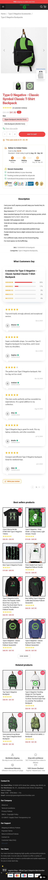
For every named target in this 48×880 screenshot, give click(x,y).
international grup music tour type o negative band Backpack (12, 736)
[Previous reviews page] (32, 487)
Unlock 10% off (4, 870)
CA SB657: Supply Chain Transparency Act (16, 817)
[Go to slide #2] (29, 86)
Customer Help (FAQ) (9, 840)
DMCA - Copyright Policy (10, 814)
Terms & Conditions (8, 808)
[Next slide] (43, 50)
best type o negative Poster (12, 565)
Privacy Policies (7, 811)
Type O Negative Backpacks (12, 17)
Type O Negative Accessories (19, 14)
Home (3, 14)
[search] (41, 6)
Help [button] (44, 877)
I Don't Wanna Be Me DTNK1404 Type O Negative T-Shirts (12, 531)
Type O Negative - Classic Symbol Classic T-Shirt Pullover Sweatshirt (11, 643)
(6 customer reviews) (20, 108)
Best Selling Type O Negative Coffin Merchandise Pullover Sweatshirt (35, 600)
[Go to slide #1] (18, 86)
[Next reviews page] (43, 487)
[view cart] (45, 6)
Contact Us (5, 837)
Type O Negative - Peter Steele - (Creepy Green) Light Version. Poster (35, 531)
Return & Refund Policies (10, 834)
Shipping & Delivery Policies (11, 828)
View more (24, 656)
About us (5, 805)
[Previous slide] (4, 50)
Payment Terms (7, 831)
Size (4, 116)
